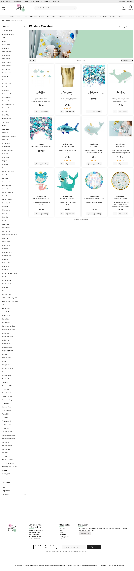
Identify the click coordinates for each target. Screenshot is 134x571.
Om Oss (62, 530)
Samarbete (63, 534)
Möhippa (85, 16)
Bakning (78, 16)
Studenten (112, 16)
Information (122, 1)
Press (61, 532)
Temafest (11, 16)
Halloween (120, 16)
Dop (48, 16)
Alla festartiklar (62, 16)
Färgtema (41, 16)
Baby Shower (33, 16)
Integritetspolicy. (83, 551)
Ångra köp (63, 538)
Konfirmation (93, 16)
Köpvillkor (62, 528)
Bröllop (53, 16)
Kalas (26, 16)
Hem (2, 20)
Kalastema (19, 16)
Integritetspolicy (64, 536)
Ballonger (71, 16)
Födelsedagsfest (103, 16)
